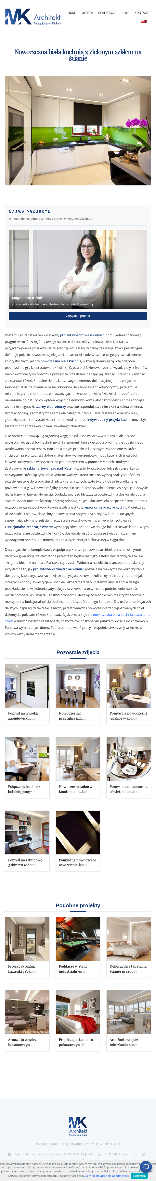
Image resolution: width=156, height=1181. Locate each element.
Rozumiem (139, 1176)
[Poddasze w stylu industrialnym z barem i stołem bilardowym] (78, 939)
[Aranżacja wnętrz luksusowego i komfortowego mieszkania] (27, 1012)
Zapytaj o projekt (78, 316)
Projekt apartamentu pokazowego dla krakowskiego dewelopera (76, 1047)
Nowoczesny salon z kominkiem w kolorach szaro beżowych (77, 791)
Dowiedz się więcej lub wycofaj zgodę (107, 1176)
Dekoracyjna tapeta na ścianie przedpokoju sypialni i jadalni (128, 971)
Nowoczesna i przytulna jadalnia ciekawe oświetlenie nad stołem (75, 720)
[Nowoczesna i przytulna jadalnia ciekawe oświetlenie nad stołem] (78, 686)
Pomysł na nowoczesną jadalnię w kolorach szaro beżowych (128, 718)
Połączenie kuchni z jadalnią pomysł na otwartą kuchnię (24, 791)
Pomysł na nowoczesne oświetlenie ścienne (78, 862)
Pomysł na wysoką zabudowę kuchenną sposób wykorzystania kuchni (26, 720)
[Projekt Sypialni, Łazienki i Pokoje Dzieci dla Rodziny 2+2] (27, 939)
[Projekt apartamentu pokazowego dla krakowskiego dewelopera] (78, 1012)
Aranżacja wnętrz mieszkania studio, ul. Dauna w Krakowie (127, 1044)
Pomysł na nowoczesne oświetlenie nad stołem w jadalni (128, 791)
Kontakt (142, 13)
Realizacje (107, 13)
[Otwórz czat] (146, 1167)
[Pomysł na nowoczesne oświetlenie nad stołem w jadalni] (129, 759)
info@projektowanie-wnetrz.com (34, 1154)
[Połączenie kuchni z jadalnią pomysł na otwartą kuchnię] (27, 759)
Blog (126, 13)
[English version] (144, 21)
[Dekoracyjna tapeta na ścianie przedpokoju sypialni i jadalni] (129, 939)
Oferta (87, 13)
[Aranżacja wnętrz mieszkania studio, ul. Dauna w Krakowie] (129, 1012)
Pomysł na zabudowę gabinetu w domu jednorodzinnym (25, 864)
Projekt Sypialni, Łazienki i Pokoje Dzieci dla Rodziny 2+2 (27, 971)
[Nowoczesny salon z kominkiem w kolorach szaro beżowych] (78, 759)
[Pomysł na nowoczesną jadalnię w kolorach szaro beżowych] (129, 686)
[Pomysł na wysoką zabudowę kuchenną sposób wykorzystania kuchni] (27, 686)
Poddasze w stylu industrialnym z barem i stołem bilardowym (77, 971)
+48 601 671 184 (73, 1154)
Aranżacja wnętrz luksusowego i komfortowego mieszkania (22, 1047)
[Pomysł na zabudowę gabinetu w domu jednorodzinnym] (27, 832)
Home (72, 13)
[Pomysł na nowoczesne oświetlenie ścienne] (78, 832)
